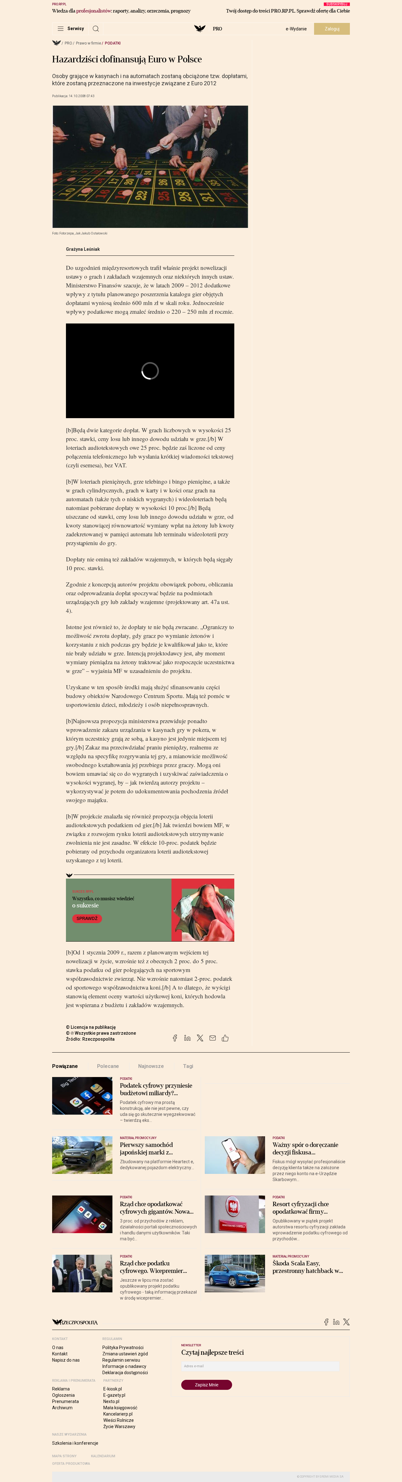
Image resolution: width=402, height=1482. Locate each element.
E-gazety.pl (114, 1395)
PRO (217, 29)
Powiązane (65, 1066)
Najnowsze (151, 1066)
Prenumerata (65, 1401)
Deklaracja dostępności (125, 1372)
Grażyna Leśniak (83, 249)
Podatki (113, 43)
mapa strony (64, 1456)
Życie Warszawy (119, 1426)
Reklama (61, 1388)
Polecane (108, 1066)
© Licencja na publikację (91, 1027)
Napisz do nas (66, 1360)
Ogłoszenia (63, 1395)
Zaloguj (332, 28)
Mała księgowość (120, 1407)
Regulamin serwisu (121, 1360)
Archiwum (62, 1407)
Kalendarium (103, 1456)
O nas (57, 1347)
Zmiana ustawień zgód (125, 1353)
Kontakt (60, 1353)
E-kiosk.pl (112, 1388)
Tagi (188, 1066)
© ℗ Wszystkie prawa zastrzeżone (101, 1033)
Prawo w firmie (88, 43)
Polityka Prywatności (123, 1347)
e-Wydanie (296, 28)
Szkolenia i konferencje (75, 1443)
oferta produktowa (71, 1464)
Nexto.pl (111, 1401)
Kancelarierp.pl (118, 1413)
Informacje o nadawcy (124, 1366)
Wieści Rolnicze (118, 1420)
